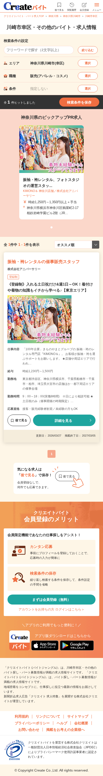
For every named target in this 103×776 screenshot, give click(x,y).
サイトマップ (77, 716)
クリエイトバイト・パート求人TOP (24, 16)
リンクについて (48, 716)
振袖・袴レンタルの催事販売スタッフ (44, 261)
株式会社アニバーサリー (24, 269)
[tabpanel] (51, 172)
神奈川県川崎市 (71, 16)
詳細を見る (63, 421)
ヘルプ (62, 723)
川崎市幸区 (91, 16)
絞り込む (88, 50)
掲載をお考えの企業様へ (65, 730)
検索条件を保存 (79, 102)
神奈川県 (53, 16)
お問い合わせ (28, 730)
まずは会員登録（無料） (51, 600)
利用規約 (22, 716)
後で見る (21, 420)
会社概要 (81, 723)
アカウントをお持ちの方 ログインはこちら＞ (51, 609)
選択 (88, 63)
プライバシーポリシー (32, 723)
